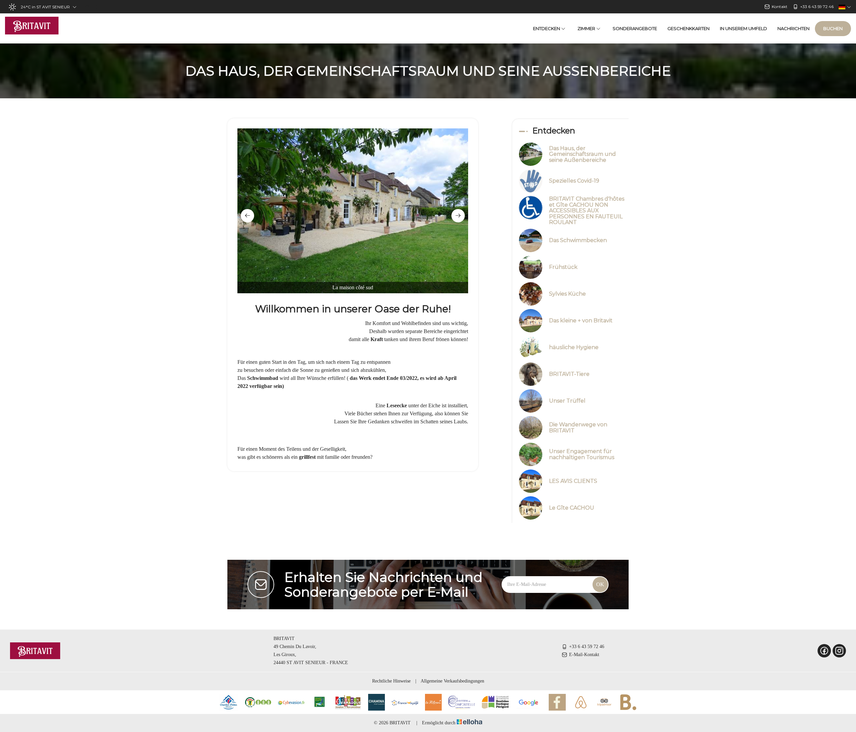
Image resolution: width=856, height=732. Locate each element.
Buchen (833, 28)
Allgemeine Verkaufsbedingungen (452, 681)
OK (600, 584)
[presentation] (247, 215)
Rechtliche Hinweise (391, 681)
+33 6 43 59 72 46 (586, 646)
